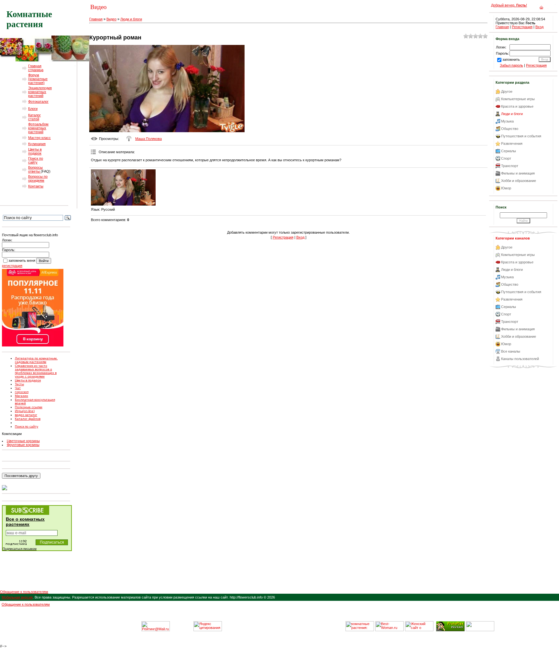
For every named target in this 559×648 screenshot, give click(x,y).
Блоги (33, 109)
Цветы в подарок (35, 151)
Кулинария (37, 144)
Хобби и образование (518, 181)
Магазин (21, 396)
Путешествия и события (521, 136)
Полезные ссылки (28, 407)
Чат (18, 388)
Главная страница (35, 68)
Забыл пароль (511, 65)
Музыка (507, 121)
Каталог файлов (27, 418)
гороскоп (21, 392)
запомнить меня (21, 260)
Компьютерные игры (518, 99)
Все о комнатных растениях (25, 521)
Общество (509, 129)
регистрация (12, 266)
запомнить (511, 59)
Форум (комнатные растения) (38, 79)
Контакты (35, 186)
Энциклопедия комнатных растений (40, 92)
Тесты (19, 384)
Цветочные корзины (23, 441)
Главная (96, 19)
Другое (506, 91)
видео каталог (26, 415)
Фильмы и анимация (518, 173)
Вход (300, 237)
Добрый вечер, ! (509, 5)
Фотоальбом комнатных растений (38, 128)
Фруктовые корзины (23, 445)
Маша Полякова (148, 139)
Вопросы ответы (35, 169)
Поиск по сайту (35, 160)
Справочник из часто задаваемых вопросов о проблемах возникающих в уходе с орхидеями (36, 371)
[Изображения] (123, 187)
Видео (111, 19)
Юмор (506, 188)
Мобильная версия (17, 597)
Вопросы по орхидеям (38, 178)
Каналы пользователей (520, 359)
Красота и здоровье (517, 106)
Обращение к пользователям (24, 592)
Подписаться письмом (20, 548)
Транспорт (509, 166)
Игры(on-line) (25, 411)
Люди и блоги (131, 19)
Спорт (506, 158)
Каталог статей (34, 117)
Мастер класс (39, 138)
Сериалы (508, 151)
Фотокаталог (38, 101)
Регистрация (283, 237)
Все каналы (510, 351)
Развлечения (511, 143)
